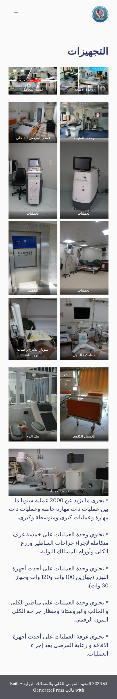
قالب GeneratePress (53, 690)
